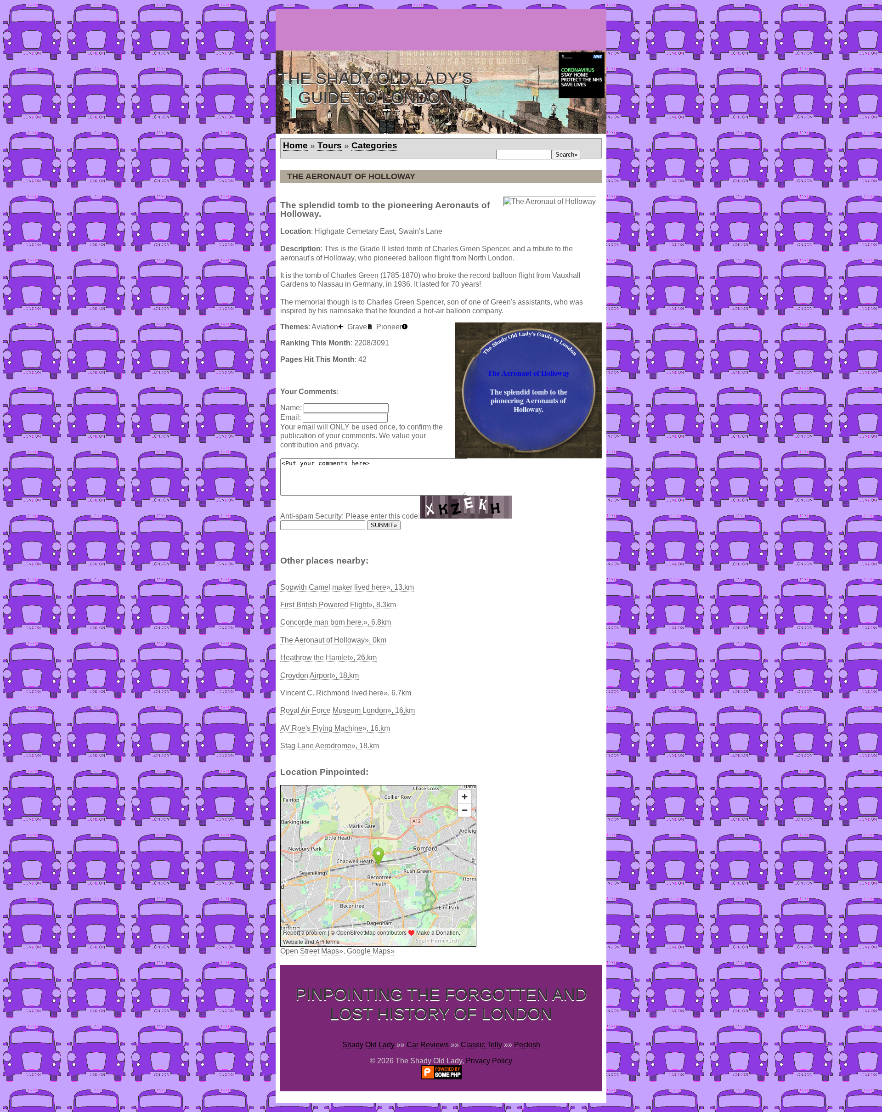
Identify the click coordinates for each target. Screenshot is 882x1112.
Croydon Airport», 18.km (319, 675)
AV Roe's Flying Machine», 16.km (335, 728)
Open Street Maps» (311, 951)
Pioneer (389, 327)
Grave (357, 327)
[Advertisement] (443, 30)
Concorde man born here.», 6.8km (335, 622)
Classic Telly (481, 1045)
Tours (329, 145)
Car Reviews (428, 1045)
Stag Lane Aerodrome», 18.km (329, 746)
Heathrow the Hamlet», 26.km (328, 657)
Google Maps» (371, 951)
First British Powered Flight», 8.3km (338, 605)
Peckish (527, 1045)
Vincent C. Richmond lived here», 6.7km (345, 693)
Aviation (324, 327)
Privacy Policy (489, 1061)
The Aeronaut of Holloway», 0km (333, 640)
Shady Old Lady (368, 1045)
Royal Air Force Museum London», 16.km (347, 710)
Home (295, 145)
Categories (374, 145)
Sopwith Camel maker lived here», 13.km (347, 587)
